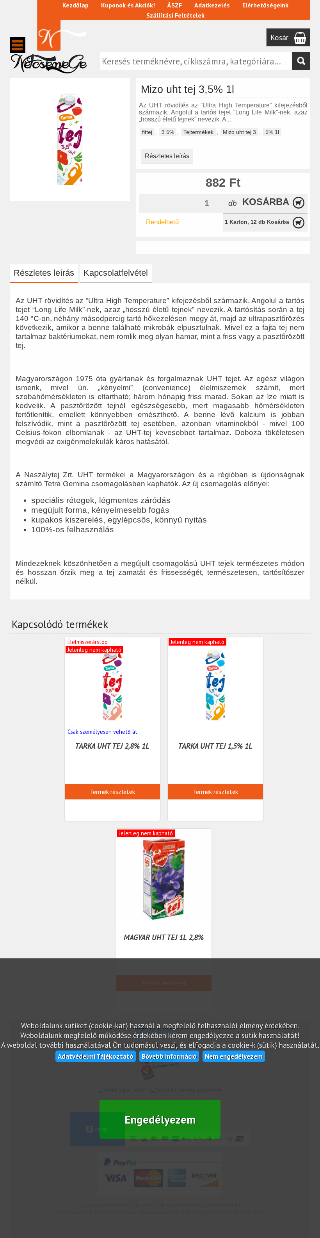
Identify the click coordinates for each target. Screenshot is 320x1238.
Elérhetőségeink (265, 5)
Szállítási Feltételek (175, 15)
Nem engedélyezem (234, 1056)
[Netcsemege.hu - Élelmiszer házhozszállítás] (49, 76)
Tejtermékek (198, 132)
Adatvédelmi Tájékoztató (95, 1056)
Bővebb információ (169, 1056)
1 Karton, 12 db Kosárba (257, 222)
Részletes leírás (167, 156)
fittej (147, 132)
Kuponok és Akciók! (128, 5)
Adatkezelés (212, 5)
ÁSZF (174, 5)
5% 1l (272, 132)
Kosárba (265, 201)
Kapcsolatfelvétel (116, 273)
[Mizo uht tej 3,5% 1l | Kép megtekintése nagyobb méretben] (70, 197)
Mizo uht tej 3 (239, 132)
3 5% (168, 132)
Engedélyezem (160, 1119)
